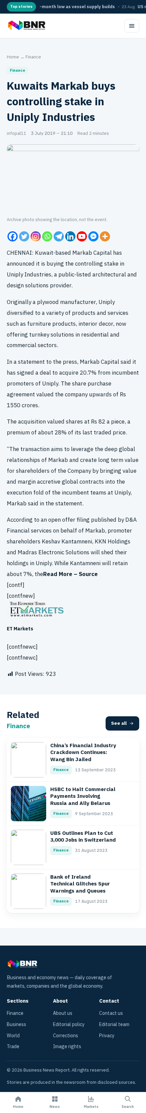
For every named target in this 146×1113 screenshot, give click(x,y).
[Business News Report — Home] (26, 25)
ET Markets (20, 628)
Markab (82, 253)
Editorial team (114, 1024)
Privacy (106, 1035)
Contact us (111, 1013)
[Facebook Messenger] (93, 236)
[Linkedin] (70, 236)
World (13, 1035)
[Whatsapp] (47, 236)
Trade (13, 1046)
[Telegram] (59, 236)
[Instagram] (36, 236)
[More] (105, 236)
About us (62, 1013)
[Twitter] (24, 236)
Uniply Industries (29, 274)
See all (119, 723)
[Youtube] (82, 236)
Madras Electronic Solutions (53, 552)
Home (13, 57)
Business (16, 1024)
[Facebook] (12, 236)
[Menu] (131, 26)
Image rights (67, 1046)
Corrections (65, 1035)
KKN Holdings (112, 541)
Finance (33, 57)
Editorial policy (69, 1024)
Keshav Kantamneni (67, 541)
